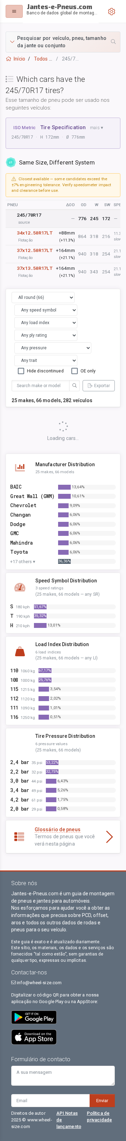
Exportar (102, 385)
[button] (63, 41)
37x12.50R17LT (34, 250)
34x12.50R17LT (34, 233)
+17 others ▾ (22, 561)
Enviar (102, 1100)
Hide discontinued (45, 370)
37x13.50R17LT (34, 268)
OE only (88, 370)
